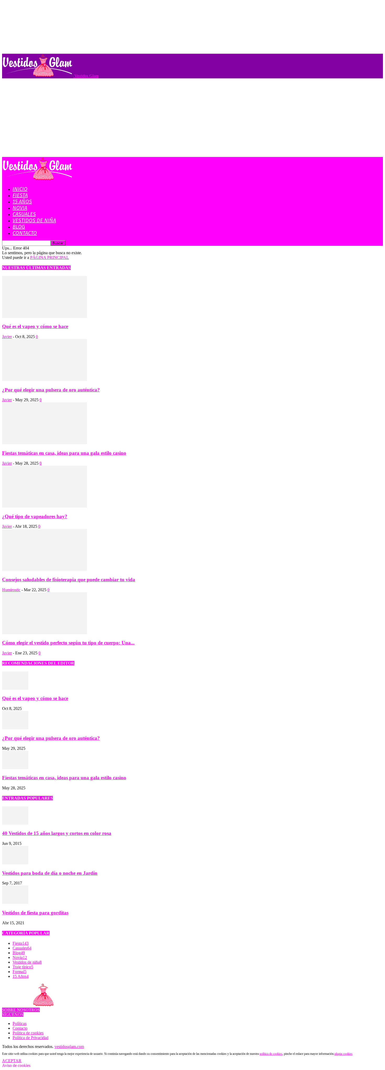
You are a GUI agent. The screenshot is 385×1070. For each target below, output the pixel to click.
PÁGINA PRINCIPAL (49, 257)
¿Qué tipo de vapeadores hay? (34, 516)
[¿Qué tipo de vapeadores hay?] (44, 506)
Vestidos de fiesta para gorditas (35, 912)
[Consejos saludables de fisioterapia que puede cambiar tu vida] (44, 569)
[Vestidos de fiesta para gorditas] (15, 902)
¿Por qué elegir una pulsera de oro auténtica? (51, 390)
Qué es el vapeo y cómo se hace (35, 326)
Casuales (24, 214)
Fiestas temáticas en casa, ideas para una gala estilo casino (64, 453)
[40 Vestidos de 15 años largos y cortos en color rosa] (15, 823)
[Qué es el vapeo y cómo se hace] (44, 316)
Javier (7, 336)
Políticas (19, 1023)
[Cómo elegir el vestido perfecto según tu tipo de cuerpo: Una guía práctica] (44, 633)
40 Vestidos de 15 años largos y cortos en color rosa (56, 833)
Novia (20, 208)
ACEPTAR (11, 1060)
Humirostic (11, 590)
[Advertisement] (192, 117)
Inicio (20, 189)
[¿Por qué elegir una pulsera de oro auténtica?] (44, 379)
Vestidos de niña (34, 220)
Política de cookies (28, 1033)
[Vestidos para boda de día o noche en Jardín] (15, 863)
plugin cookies (343, 1054)
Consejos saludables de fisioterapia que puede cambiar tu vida (68, 579)
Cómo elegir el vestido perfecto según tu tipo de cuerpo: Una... (68, 642)
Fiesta (20, 195)
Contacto (25, 233)
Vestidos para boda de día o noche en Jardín (49, 873)
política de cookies (271, 1054)
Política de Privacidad (30, 1037)
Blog (19, 227)
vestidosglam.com (69, 1046)
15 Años (22, 201)
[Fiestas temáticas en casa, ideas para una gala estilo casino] (44, 443)
